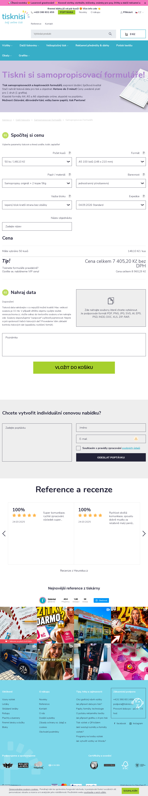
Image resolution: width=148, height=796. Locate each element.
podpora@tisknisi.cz (123, 704)
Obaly (6, 55)
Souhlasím (130, 790)
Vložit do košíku (74, 367)
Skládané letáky (10, 708)
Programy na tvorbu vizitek (89, 736)
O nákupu (95, 12)
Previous (3, 533)
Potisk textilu (124, 45)
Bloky (5, 727)
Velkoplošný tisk (56, 45)
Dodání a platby (47, 718)
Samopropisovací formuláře (47, 120)
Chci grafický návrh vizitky (89, 699)
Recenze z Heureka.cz (74, 570)
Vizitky (6, 45)
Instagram (138, 723)
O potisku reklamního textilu (90, 713)
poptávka (66, 12)
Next (144, 533)
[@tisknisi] (43, 600)
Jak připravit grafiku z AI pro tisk (92, 718)
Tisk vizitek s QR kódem (88, 722)
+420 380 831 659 (43, 12)
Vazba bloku (58, 196)
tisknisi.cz (7, 120)
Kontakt (49, 23)
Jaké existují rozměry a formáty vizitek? (91, 729)
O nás (42, 713)
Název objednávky (61, 218)
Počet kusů (59, 153)
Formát (135, 153)
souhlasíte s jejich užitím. (95, 792)
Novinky (83, 12)
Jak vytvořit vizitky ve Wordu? (91, 741)
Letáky (5, 704)
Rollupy (6, 713)
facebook (120, 723)
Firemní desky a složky (13, 722)
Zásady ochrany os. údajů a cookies (52, 725)
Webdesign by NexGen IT (133, 785)
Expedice (134, 196)
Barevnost (133, 174)
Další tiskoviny (29, 45)
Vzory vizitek (8, 699)
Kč (132, 34)
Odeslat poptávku (111, 457)
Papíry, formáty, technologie (90, 708)
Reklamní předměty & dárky (92, 45)
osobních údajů (131, 448)
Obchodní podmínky (49, 731)
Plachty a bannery (11, 718)
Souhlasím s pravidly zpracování (111, 448)
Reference (36, 23)
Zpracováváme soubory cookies (24, 789)
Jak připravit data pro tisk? (89, 704)
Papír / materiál (56, 174)
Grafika (23, 55)
